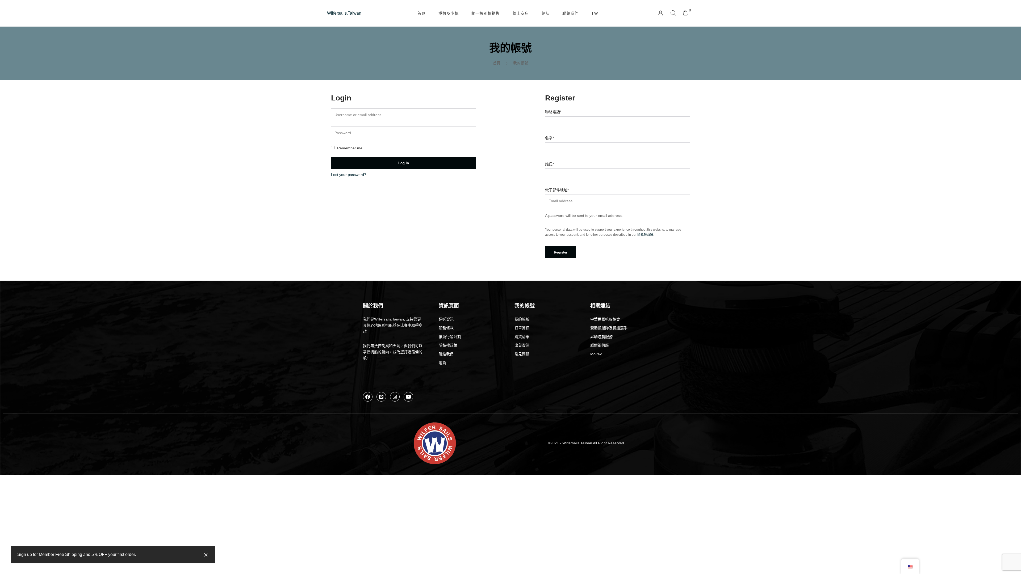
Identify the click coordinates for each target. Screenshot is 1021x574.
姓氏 (549, 164)
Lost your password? (348, 174)
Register (560, 252)
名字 (549, 138)
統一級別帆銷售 (485, 13)
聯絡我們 (570, 13)
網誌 (546, 13)
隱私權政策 (645, 235)
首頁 (421, 13)
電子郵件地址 (557, 190)
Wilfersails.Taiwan (344, 13)
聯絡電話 (553, 112)
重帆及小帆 (448, 13)
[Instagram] (395, 397)
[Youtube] (408, 397)
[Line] (381, 397)
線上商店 (521, 13)
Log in (403, 163)
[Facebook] (368, 397)
